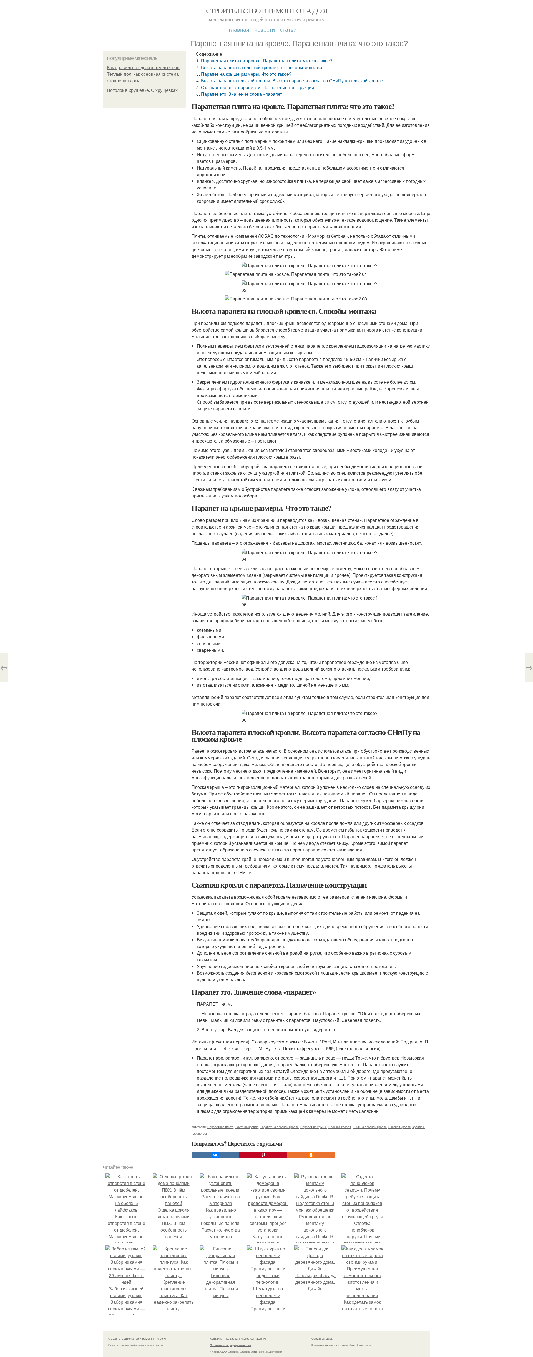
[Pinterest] (263, 1155)
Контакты (216, 1338)
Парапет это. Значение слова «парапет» (243, 94)
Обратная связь (322, 1338)
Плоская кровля (339, 1126)
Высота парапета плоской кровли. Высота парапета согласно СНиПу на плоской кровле (292, 80)
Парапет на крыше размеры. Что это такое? (246, 74)
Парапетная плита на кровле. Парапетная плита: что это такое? (267, 60)
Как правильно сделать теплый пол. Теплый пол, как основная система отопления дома (143, 74)
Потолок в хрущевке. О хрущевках (142, 90)
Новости (264, 29)
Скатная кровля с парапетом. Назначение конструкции (257, 87)
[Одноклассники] (311, 1155)
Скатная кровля (399, 1126)
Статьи (288, 29)
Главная (239, 29)
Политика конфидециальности (230, 1345)
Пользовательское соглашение (246, 1338)
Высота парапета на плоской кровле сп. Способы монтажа (261, 67)
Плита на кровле (246, 1126)
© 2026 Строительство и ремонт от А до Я (137, 1338)
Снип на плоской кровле (370, 1126)
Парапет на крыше (313, 1126)
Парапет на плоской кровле (279, 1126)
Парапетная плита (220, 1126)
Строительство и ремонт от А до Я (266, 10)
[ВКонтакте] (215, 1155)
